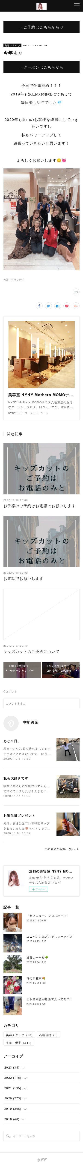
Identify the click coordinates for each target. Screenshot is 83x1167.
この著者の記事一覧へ (59, 849)
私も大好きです (15, 778)
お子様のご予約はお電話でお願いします (39, 505)
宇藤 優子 (19, 1042)
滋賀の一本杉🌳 (38, 957)
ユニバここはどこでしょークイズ (50, 936)
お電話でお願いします (23, 578)
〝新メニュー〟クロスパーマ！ (48, 915)
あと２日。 (12, 740)
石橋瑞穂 (48, 1035)
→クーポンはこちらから (41, 67)
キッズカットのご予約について (31, 651)
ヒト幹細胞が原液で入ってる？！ (50, 999)
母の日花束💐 (36, 978)
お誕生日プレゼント (19, 815)
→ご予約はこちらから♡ (41, 27)
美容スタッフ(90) (14, 279)
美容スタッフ (12, 45)
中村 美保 (30, 722)
